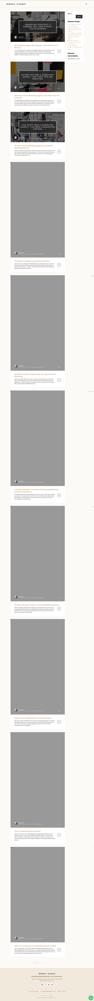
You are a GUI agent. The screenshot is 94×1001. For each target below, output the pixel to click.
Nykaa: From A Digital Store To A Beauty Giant (32, 718)
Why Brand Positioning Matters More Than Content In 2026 (75, 29)
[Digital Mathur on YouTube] (52, 984)
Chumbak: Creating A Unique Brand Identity (31, 261)
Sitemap (51, 995)
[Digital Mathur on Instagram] (45, 984)
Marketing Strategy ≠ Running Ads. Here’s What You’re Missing (74, 42)
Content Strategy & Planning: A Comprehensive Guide (75, 47)
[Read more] (59, 52)
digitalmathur (21, 37)
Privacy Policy (44, 995)
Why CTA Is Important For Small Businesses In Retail (35, 946)
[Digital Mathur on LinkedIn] (42, 984)
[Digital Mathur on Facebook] (48, 984)
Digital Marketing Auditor (39, 38)
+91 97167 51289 (34, 991)
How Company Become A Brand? (27, 831)
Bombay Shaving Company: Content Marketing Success (36, 605)
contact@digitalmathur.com (48, 991)
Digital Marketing (37, 138)
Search (69, 13)
